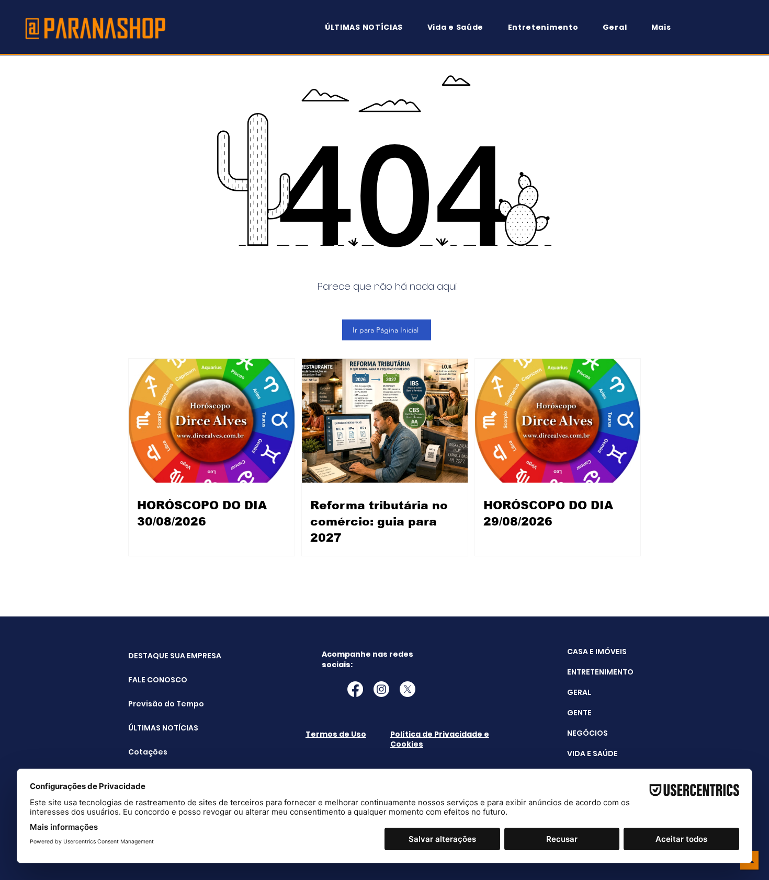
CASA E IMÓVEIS (597, 651)
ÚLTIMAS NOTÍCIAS (154, 728)
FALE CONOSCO (154, 680)
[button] (666, 27)
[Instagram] (381, 689)
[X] (407, 689)
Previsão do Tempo (154, 704)
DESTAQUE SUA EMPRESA (154, 655)
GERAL (579, 692)
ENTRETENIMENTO (600, 672)
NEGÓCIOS (587, 733)
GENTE (579, 712)
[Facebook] (355, 689)
